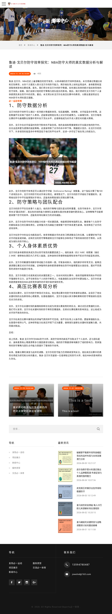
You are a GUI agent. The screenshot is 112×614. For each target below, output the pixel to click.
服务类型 (16, 468)
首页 (20, 45)
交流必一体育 (18, 473)
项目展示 (16, 457)
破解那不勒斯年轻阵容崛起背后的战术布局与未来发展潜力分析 (89, 455)
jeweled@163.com (81, 574)
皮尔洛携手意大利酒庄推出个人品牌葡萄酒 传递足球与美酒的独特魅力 (89, 472)
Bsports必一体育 (70, 607)
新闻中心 (31, 45)
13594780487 (81, 564)
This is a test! (70, 411)
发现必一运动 (18, 452)
